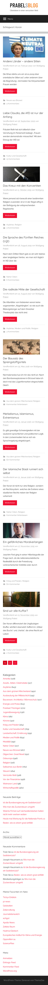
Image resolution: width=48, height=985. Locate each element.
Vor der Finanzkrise (11, 779)
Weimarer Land (10, 784)
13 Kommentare (13, 159)
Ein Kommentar (13, 460)
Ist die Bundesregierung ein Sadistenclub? (22, 802)
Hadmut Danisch (10, 931)
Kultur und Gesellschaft (16, 156)
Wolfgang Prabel (10, 124)
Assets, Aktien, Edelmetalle (15, 683)
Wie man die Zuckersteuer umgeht (19, 807)
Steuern (6, 771)
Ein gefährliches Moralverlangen (23, 542)
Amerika (6, 679)
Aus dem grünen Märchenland (19, 401)
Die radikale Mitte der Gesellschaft (24, 289)
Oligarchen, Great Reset (13, 754)
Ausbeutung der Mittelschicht (16, 695)
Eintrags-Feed (9, 962)
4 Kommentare (12, 104)
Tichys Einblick (9, 897)
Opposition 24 (9, 939)
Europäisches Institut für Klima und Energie (22, 935)
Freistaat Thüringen (11, 708)
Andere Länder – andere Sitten (21, 61)
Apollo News (9, 922)
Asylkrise (10, 225)
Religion (18, 225)
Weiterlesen (10, 91)
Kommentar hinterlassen (16, 404)
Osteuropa (8, 758)
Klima (5, 716)
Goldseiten (8, 906)
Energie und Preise (11, 704)
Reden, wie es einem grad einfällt (18, 823)
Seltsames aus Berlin (12, 767)
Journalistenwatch (11, 914)
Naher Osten (11, 277)
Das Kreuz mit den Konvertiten (22, 185)
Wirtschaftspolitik (11, 788)
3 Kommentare (12, 228)
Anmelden (7, 958)
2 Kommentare (12, 653)
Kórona (6, 721)
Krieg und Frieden (14, 581)
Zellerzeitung (9, 910)
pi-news (6, 901)
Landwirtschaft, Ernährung (15, 733)
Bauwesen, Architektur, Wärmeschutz (20, 700)
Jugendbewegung (11, 712)
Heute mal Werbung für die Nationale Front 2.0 (24, 819)
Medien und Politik (23, 328)
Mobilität (7, 742)
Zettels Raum (9, 927)
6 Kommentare (12, 280)
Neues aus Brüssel (14, 100)
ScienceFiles (8, 943)
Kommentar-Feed (11, 967)
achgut (6, 918)
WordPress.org (10, 971)
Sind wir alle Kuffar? (15, 610)
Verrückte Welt (9, 775)
